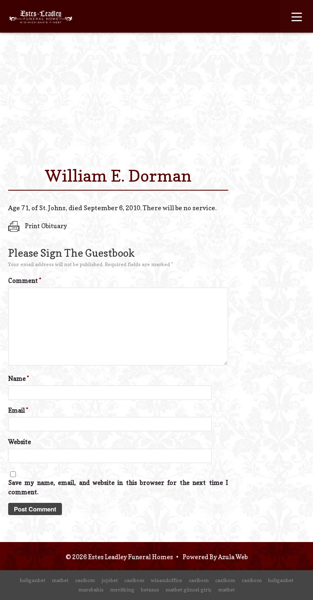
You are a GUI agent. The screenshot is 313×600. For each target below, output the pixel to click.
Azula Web (233, 557)
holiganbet (32, 580)
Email (18, 410)
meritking (122, 590)
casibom (85, 580)
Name (18, 378)
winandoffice (166, 580)
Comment (24, 280)
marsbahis (91, 590)
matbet (60, 580)
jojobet (109, 580)
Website (19, 442)
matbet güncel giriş (188, 590)
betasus (150, 590)
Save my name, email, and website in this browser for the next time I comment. (118, 487)
